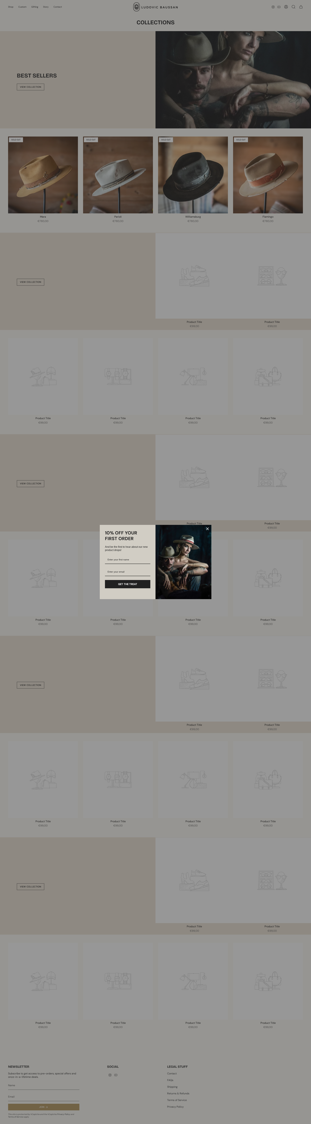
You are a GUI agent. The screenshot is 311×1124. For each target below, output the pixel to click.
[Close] (207, 529)
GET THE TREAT (127, 584)
